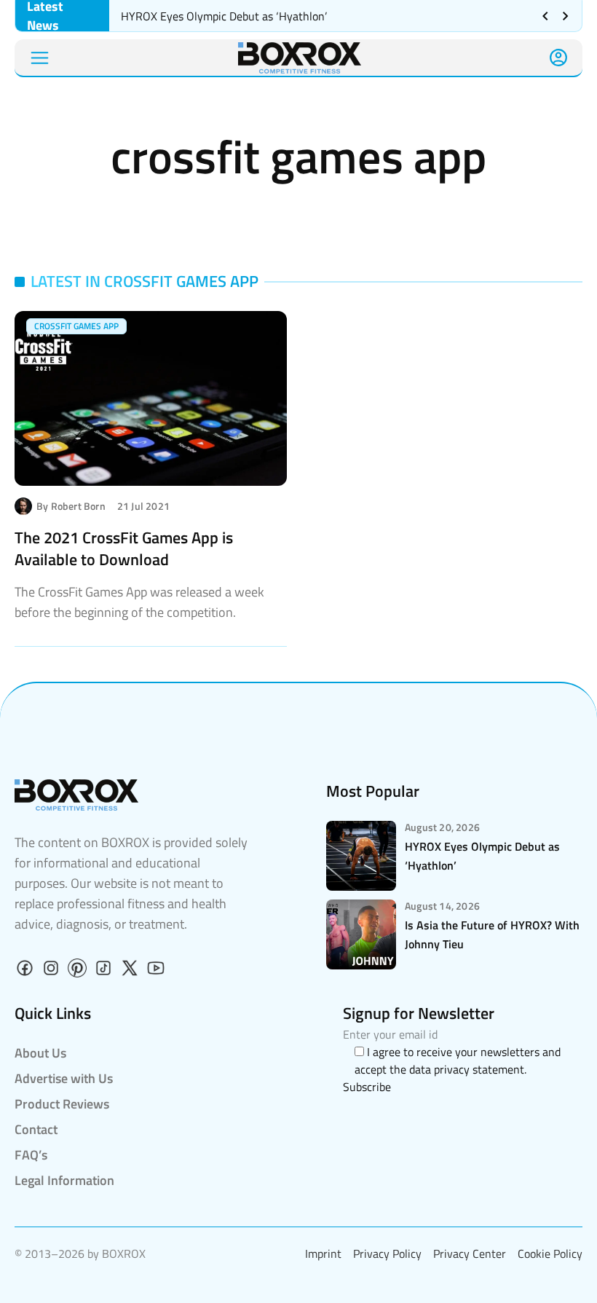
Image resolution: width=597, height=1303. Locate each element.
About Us (40, 1053)
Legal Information (64, 1180)
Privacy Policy (387, 1253)
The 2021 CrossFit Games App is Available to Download (124, 548)
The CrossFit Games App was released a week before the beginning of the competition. (139, 602)
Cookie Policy (550, 1253)
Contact (36, 1129)
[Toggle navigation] (39, 57)
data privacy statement (466, 1069)
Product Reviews (62, 1104)
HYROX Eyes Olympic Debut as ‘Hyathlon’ (225, 16)
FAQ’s (31, 1155)
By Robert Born (71, 506)
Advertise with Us (64, 1078)
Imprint (323, 1253)
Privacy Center (469, 1253)
